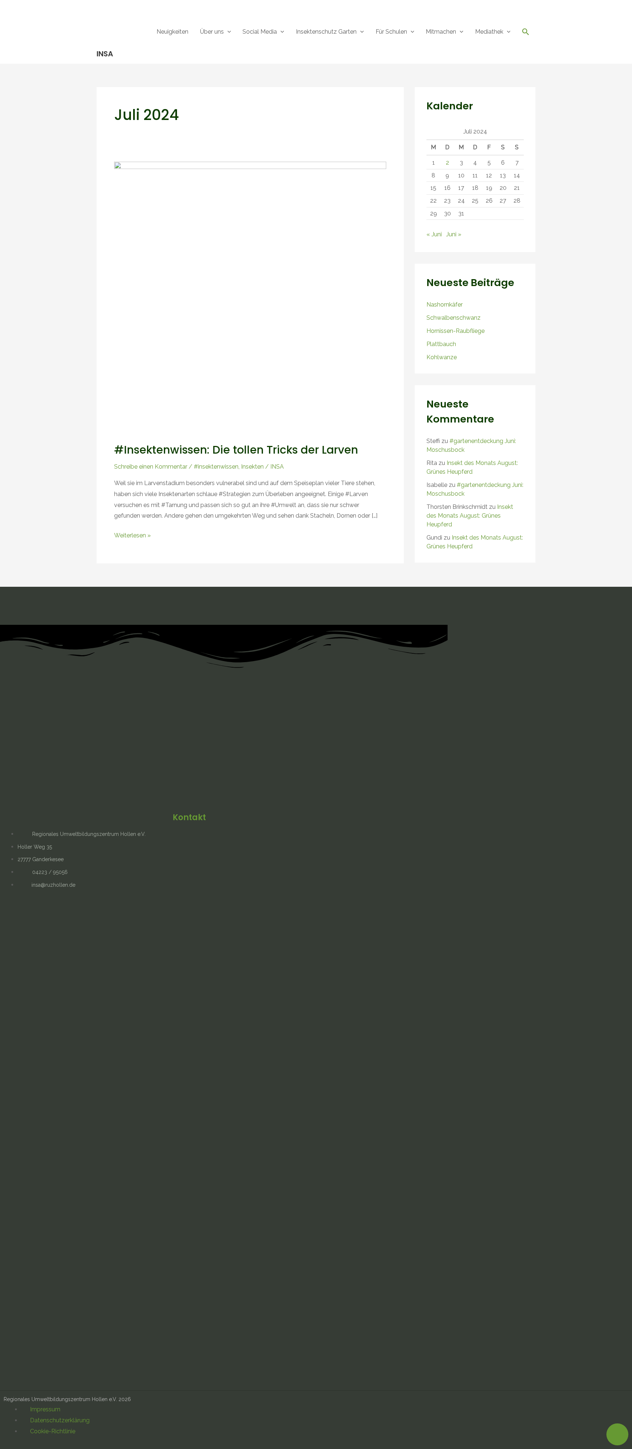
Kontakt (189, 817)
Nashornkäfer (444, 304)
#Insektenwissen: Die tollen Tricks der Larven (236, 450)
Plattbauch (441, 344)
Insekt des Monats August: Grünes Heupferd (469, 515)
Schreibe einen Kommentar (150, 466)
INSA (105, 54)
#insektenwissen (216, 466)
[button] (227, 31)
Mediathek (489, 31)
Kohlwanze (441, 357)
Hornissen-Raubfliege (455, 330)
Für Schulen (391, 31)
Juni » (453, 234)
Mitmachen (441, 31)
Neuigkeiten (172, 31)
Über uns (212, 31)
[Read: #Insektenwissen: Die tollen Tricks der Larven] (250, 297)
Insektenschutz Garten (326, 31)
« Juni (434, 234)
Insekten (252, 466)
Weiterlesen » (132, 534)
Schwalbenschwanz (453, 317)
